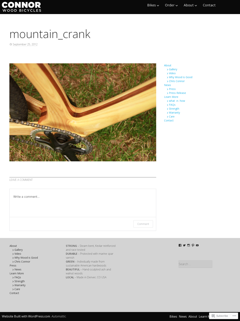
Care (172, 116)
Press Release (177, 93)
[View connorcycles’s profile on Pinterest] (192, 245)
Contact (209, 5)
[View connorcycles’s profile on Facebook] (180, 245)
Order (170, 5)
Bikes (151, 5)
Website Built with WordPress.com (26, 316)
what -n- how (177, 101)
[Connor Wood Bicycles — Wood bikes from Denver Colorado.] (21, 7)
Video (172, 73)
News (167, 85)
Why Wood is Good (180, 77)
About (189, 5)
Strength (174, 108)
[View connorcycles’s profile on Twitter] (184, 245)
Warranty (174, 112)
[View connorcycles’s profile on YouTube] (197, 245)
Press (172, 89)
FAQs (172, 104)
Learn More (171, 97)
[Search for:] (204, 264)
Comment (143, 223)
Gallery (173, 69)
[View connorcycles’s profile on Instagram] (188, 245)
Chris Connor (177, 81)
